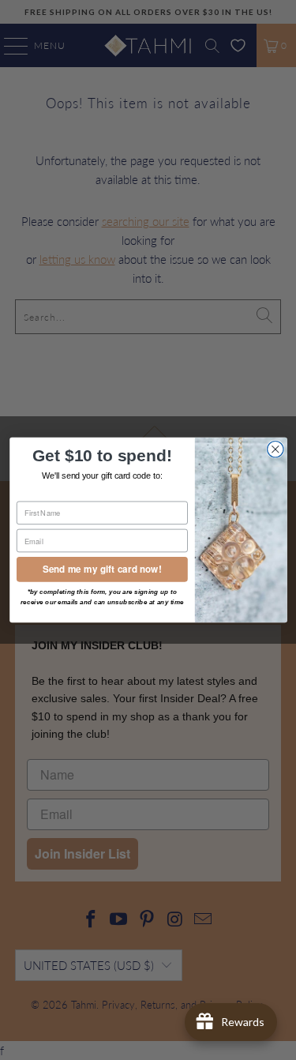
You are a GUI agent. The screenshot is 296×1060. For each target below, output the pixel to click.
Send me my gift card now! (102, 569)
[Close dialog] (275, 450)
